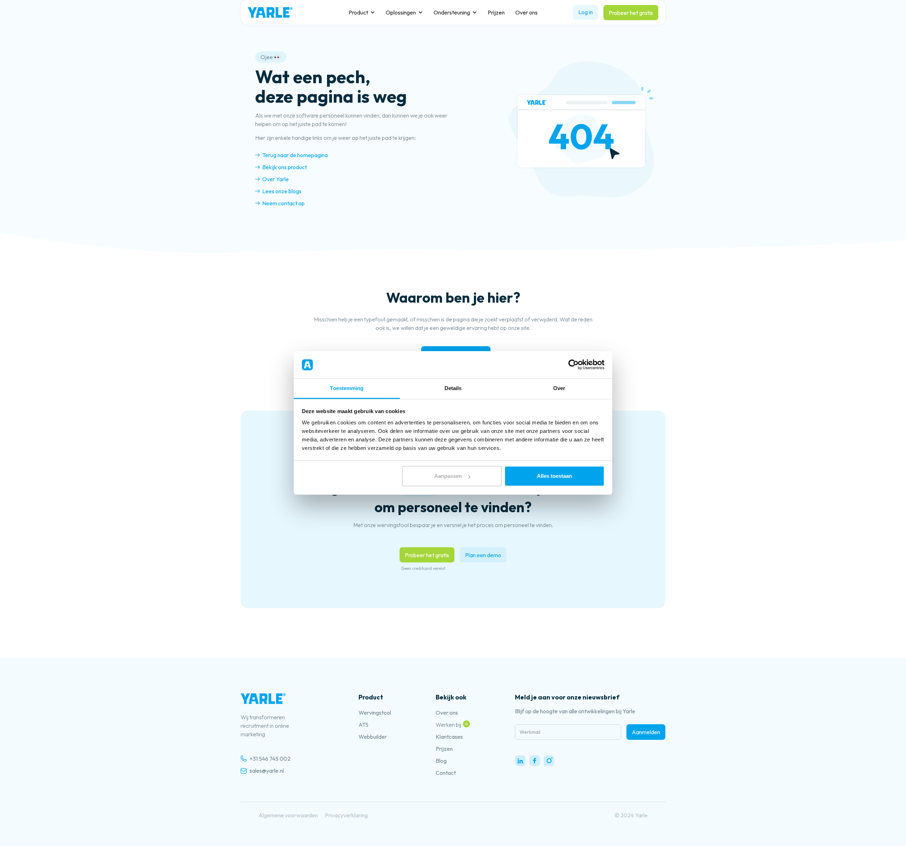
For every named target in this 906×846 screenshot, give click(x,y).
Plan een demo (483, 555)
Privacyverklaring (346, 815)
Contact (446, 772)
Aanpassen (448, 476)
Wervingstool (375, 712)
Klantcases (449, 736)
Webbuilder (373, 736)
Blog (441, 760)
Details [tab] (453, 388)
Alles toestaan (554, 476)
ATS (363, 724)
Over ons (526, 12)
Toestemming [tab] (346, 388)
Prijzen (496, 12)
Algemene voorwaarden (288, 815)
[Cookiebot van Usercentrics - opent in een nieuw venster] (573, 365)
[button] (362, 12)
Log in (585, 12)
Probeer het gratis (631, 12)
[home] (270, 12)
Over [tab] (559, 388)
